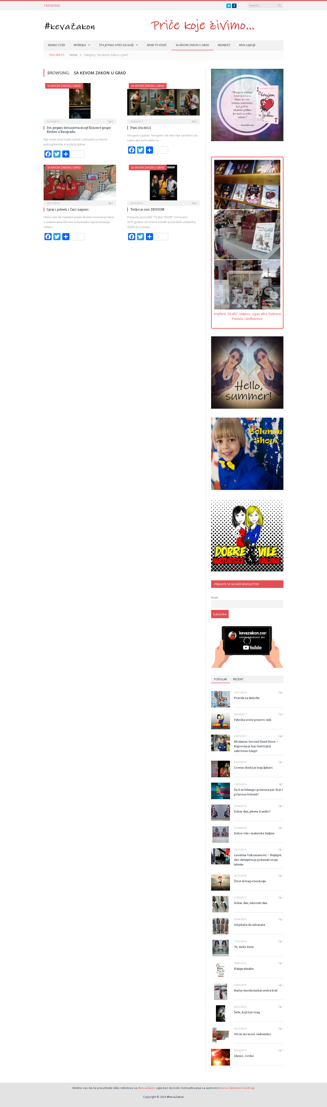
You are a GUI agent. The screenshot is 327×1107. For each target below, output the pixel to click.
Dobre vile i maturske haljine (254, 833)
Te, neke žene (244, 947)
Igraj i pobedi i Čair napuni (68, 209)
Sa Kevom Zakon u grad (192, 45)
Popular (220, 679)
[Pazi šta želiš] (163, 102)
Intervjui (80, 45)
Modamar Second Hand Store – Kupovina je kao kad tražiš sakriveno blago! (256, 746)
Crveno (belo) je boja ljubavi (253, 768)
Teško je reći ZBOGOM (147, 209)
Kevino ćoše (56, 45)
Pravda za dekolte (247, 698)
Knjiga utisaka (244, 969)
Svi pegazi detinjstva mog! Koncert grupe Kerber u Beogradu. (79, 130)
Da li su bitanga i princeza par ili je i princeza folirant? (258, 792)
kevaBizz (224, 45)
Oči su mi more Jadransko (252, 1034)
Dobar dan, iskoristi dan (250, 903)
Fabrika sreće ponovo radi (252, 720)
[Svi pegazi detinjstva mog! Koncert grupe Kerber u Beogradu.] (80, 102)
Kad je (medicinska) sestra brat (255, 990)
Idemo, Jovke (244, 1056)
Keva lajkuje (247, 45)
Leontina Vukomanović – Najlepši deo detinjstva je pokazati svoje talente (257, 859)
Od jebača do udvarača (249, 925)
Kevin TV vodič (157, 45)
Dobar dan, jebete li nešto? (252, 811)
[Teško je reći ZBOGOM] (163, 184)
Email (214, 597)
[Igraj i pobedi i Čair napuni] (80, 184)
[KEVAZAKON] (70, 25)
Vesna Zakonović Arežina (236, 1088)
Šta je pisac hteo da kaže (116, 45)
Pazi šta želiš (140, 128)
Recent (238, 679)
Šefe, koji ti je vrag (247, 1012)
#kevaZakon (146, 1088)
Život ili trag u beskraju (250, 881)
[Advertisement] (247, 177)
